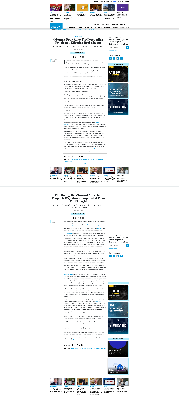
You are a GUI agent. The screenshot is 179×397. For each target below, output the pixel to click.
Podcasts (96, 24)
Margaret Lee (98, 301)
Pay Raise (85, 29)
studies (99, 228)
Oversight (80, 27)
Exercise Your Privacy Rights (123, 1)
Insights (115, 27)
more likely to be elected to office (92, 223)
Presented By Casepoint (114, 355)
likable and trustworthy (93, 225)
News (66, 27)
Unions (79, 29)
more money (70, 225)
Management (72, 27)
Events (102, 24)
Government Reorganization (62, 29)
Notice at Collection (97, 1)
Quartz (53, 61)
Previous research (68, 274)
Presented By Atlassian (114, 372)
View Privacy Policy (112, 50)
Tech (92, 27)
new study (69, 233)
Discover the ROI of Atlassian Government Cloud (117, 369)
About (107, 24)
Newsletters (114, 24)
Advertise (122, 24)
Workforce (107, 27)
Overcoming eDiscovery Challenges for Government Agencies (116, 352)
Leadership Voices (124, 27)
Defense (87, 27)
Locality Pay (92, 29)
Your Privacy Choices (108, 1)
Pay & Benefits (98, 27)
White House (73, 29)
